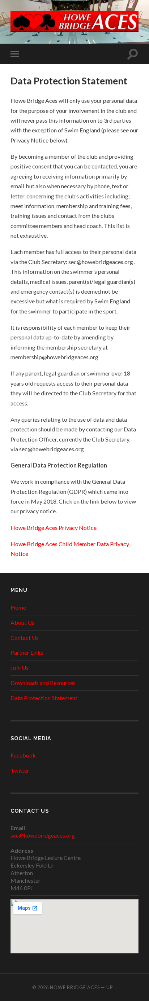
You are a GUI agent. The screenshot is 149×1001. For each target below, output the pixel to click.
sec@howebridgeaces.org (42, 835)
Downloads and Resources (43, 682)
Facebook (23, 755)
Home (18, 607)
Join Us (19, 667)
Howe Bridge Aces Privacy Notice (53, 527)
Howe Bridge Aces (75, 987)
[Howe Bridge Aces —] (74, 21)
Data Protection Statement (43, 697)
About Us (22, 622)
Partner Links (26, 652)
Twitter (19, 770)
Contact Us (24, 637)
